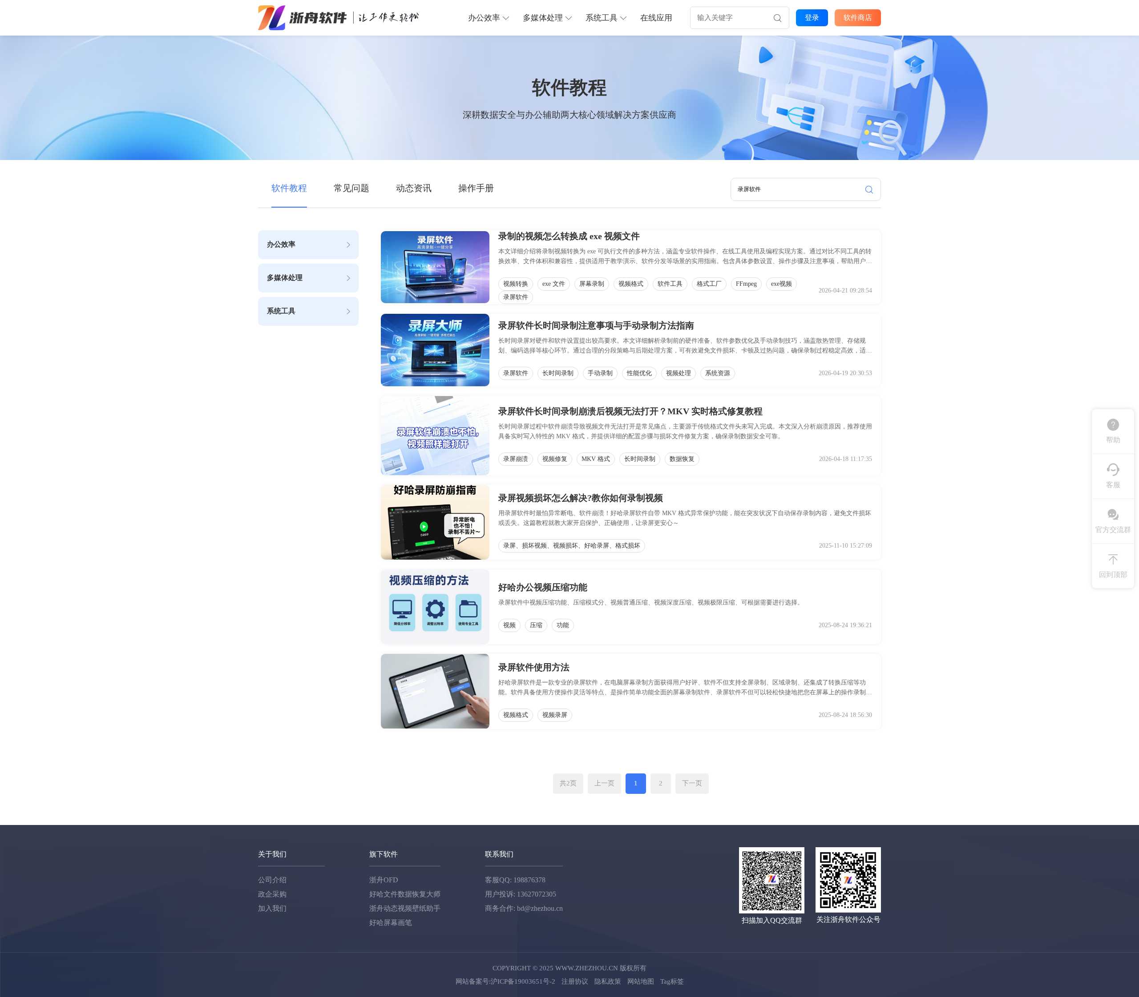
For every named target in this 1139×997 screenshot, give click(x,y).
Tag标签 (672, 981)
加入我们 (272, 908)
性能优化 (639, 373)
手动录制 (600, 373)
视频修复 (554, 459)
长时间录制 (558, 373)
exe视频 (781, 283)
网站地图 (640, 981)
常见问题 (351, 188)
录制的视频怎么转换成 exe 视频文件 (569, 236)
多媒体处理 (543, 17)
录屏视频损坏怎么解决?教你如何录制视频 (580, 498)
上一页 (604, 783)
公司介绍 (272, 880)
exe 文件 (553, 283)
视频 (509, 625)
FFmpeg (746, 283)
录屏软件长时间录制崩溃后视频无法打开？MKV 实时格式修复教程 (630, 411)
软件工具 (670, 283)
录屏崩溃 (515, 459)
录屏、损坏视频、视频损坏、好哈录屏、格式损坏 (571, 545)
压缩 (536, 625)
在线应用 (656, 17)
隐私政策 (607, 981)
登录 (812, 17)
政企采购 (272, 894)
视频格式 (630, 283)
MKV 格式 (596, 459)
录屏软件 (515, 297)
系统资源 (717, 373)
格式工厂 (709, 283)
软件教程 (289, 188)
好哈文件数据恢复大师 (404, 894)
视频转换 (515, 283)
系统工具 (602, 17)
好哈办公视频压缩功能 (542, 587)
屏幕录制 (591, 283)
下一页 (692, 783)
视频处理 (678, 373)
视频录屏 (554, 715)
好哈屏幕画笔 (390, 922)
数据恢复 (682, 459)
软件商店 (858, 17)
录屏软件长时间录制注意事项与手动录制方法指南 (596, 325)
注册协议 (574, 981)
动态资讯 (414, 188)
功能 (563, 625)
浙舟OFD (383, 880)
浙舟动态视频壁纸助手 (404, 908)
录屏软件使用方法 (534, 667)
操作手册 (476, 188)
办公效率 (484, 17)
